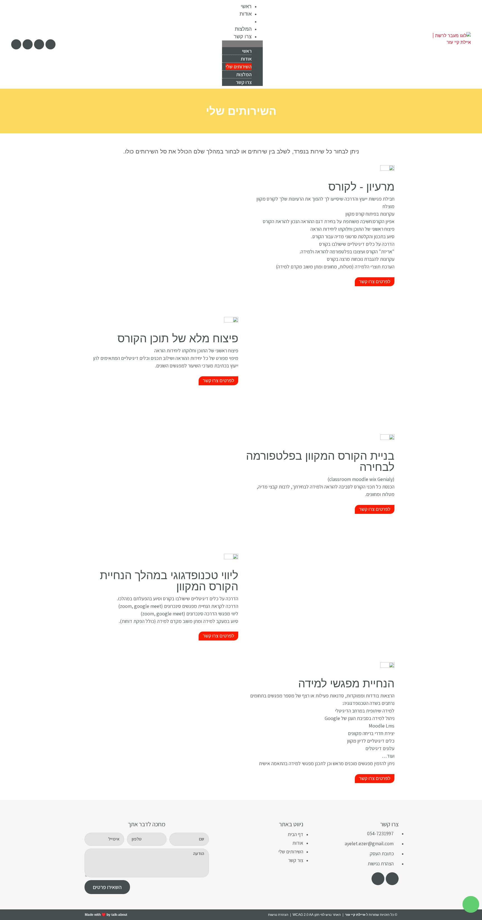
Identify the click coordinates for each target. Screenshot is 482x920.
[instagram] (39, 44)
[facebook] (392, 878)
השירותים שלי (237, 21)
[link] (50, 44)
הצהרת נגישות (278, 915)
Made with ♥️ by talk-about (106, 915)
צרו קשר (243, 36)
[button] (242, 43)
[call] (16, 44)
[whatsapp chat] (470, 904)
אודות (246, 14)
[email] (28, 44)
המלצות (243, 29)
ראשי (246, 6)
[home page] (450, 44)
